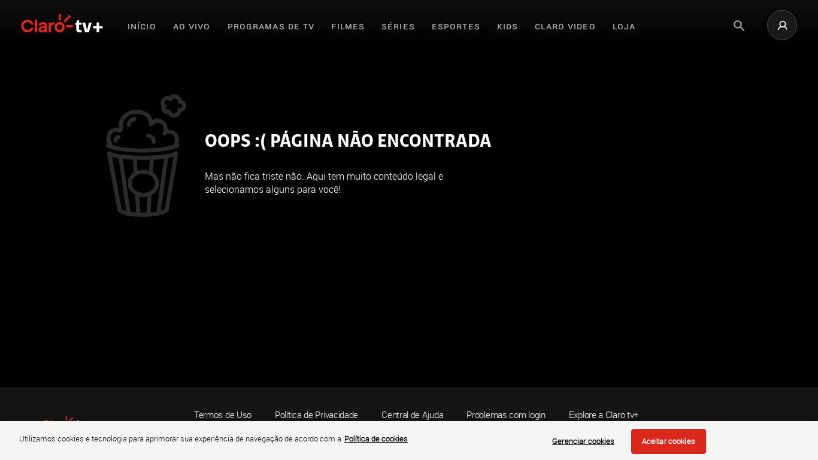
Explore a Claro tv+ (603, 414)
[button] (782, 25)
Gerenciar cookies (583, 440)
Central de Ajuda (412, 414)
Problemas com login (505, 414)
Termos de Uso (223, 414)
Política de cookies (376, 438)
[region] (409, 440)
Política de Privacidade (316, 414)
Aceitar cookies (668, 440)
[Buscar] (739, 25)
